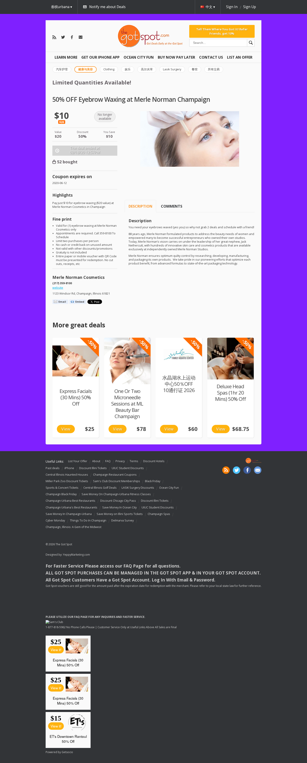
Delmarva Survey (122, 520)
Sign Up (249, 6)
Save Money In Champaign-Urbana (69, 514)
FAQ (108, 461)
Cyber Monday (55, 520)
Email (62, 301)
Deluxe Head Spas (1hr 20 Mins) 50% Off (230, 392)
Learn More (66, 57)
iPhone (69, 468)
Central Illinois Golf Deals (100, 488)
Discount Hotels (154, 461)
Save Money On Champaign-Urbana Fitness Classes (116, 494)
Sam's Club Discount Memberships (116, 481)
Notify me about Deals (107, 6)
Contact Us (211, 57)
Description (140, 206)
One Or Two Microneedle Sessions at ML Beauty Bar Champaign (127, 404)
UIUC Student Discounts (128, 468)
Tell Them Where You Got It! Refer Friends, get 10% (222, 31)
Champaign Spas (159, 514)
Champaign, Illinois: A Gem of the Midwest (73, 527)
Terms (134, 461)
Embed (79, 301)
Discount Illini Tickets (93, 468)
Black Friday (152, 481)
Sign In (232, 6)
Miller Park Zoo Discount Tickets (67, 481)
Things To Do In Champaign (88, 520)
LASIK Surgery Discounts (138, 488)
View (65, 429)
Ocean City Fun (139, 57)
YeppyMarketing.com (76, 555)
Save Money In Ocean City (119, 507)
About (96, 461)
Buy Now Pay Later (176, 57)
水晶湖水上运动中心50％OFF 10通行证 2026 (178, 384)
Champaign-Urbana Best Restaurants (70, 501)
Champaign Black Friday (61, 494)
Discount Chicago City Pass (118, 501)
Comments (171, 206)
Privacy (120, 461)
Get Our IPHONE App (100, 57)
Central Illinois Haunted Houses (67, 475)
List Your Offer (77, 461)
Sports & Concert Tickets (62, 488)
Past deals (53, 468)
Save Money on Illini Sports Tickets (120, 514)
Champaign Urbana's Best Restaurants (71, 507)
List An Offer (239, 57)
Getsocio (67, 752)
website (57, 288)
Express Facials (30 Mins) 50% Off (76, 397)
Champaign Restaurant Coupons (115, 475)
